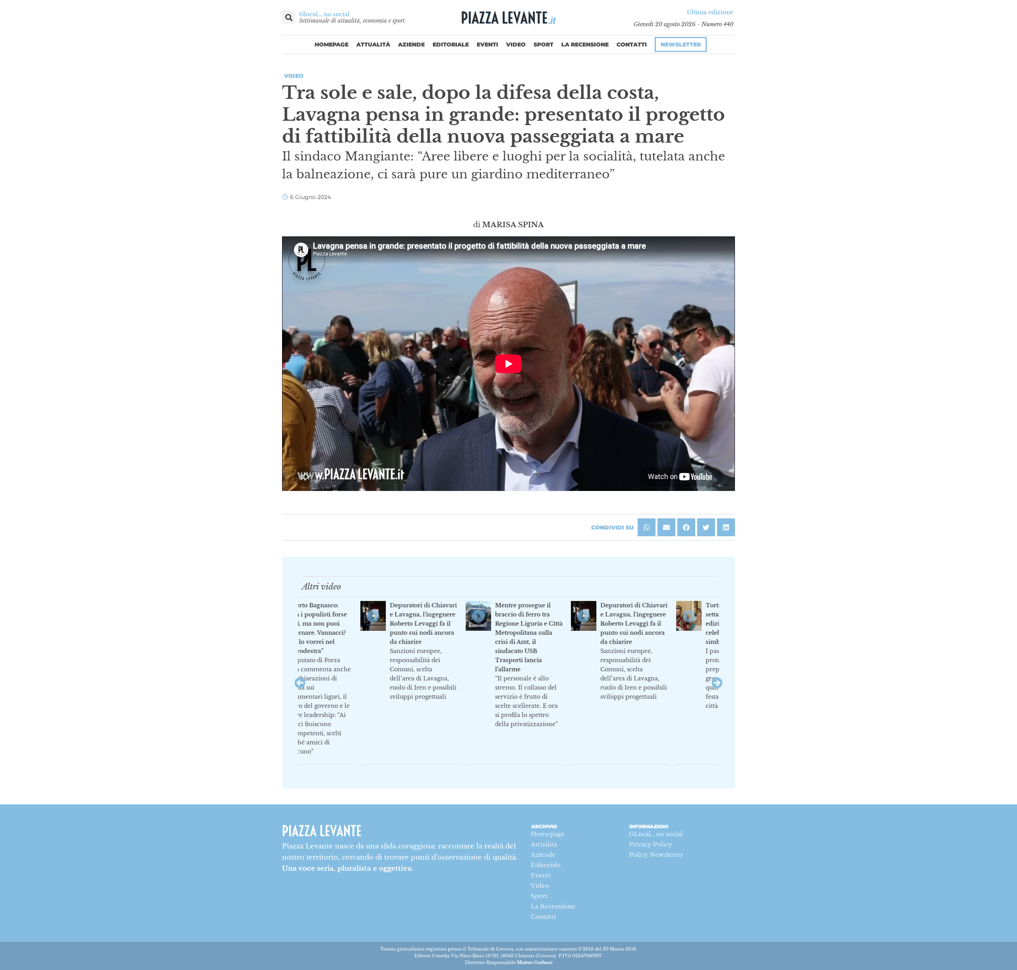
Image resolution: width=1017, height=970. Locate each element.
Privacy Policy (650, 844)
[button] (288, 17)
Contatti (632, 44)
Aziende (411, 44)
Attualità (373, 44)
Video (516, 44)
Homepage (331, 44)
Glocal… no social (324, 14)
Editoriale (451, 44)
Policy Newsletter (656, 854)
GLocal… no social (656, 834)
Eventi (487, 44)
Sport (543, 44)
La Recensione (585, 44)
